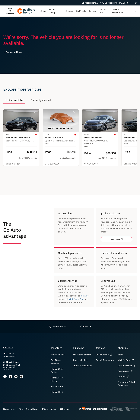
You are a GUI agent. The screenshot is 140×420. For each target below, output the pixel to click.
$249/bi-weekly (30, 158)
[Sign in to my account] (136, 3)
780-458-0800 (9, 356)
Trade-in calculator (82, 365)
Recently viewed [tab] (41, 100)
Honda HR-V (57, 392)
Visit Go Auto (124, 360)
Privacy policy (49, 409)
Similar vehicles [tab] (14, 100)
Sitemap (64, 409)
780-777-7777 (76, 299)
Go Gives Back (125, 365)
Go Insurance (102, 354)
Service (69, 11)
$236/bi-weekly (69, 158)
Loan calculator (81, 360)
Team (120, 354)
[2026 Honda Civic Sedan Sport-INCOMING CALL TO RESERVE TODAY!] (100, 120)
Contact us (8, 347)
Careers (122, 376)
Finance (93, 11)
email (84, 295)
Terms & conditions (28, 409)
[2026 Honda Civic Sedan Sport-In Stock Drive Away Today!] (61, 120)
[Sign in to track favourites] (35, 112)
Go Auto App (124, 371)
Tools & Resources (105, 360)
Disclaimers (9, 409)
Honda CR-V (57, 386)
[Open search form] (135, 11)
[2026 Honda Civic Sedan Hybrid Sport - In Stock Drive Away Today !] (21, 120)
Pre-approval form (82, 354)
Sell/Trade (81, 11)
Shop (43, 11)
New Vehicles (58, 354)
